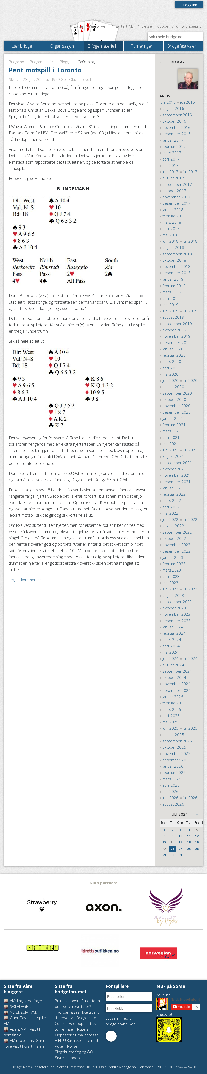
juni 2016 (168, 102)
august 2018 (173, 247)
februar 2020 (174, 355)
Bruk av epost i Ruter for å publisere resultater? (77, 1003)
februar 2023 (174, 563)
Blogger (66, 61)
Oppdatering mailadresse (77, 1034)
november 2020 (176, 405)
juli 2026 (190, 797)
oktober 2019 (174, 329)
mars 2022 (171, 500)
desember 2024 (176, 690)
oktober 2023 (174, 607)
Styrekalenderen (69, 1057)
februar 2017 (174, 146)
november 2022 (176, 544)
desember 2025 (176, 759)
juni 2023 (170, 588)
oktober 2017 (174, 190)
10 (180, 836)
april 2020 (171, 367)
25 (189, 849)
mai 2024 (170, 652)
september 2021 (177, 462)
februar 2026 (174, 772)
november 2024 (176, 683)
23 (172, 849)
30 (172, 855)
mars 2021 (171, 430)
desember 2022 (176, 551)
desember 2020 (176, 412)
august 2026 (173, 804)
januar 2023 (172, 557)
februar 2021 (174, 424)
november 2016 (176, 127)
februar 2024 (174, 633)
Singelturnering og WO (74, 1051)
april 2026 (171, 785)
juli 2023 (190, 588)
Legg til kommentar (25, 579)
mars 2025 (171, 709)
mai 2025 (170, 721)
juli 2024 (190, 658)
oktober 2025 (174, 747)
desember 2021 (176, 481)
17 (180, 842)
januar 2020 (172, 348)
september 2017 (177, 184)
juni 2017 (170, 171)
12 (197, 836)
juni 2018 (170, 241)
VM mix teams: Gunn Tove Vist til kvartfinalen (24, 1043)
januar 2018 (172, 209)
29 (164, 855)
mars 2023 (171, 570)
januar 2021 (172, 418)
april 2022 (171, 506)
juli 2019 (190, 310)
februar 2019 (174, 285)
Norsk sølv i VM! (23, 1012)
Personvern (99, 26)
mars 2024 (171, 639)
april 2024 (171, 645)
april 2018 (171, 228)
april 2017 (171, 159)
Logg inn (190, 4)
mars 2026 (171, 778)
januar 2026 (172, 766)
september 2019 (177, 323)
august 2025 (173, 734)
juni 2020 (170, 380)
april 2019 (171, 298)
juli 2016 (187, 102)
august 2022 (173, 525)
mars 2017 (171, 152)
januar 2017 (172, 140)
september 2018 (177, 253)
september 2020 (177, 393)
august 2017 (173, 177)
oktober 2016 (174, 121)
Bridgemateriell (42, 61)
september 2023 (177, 601)
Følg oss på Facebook (111, 1036)
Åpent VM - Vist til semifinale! (22, 1031)
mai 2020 (170, 374)
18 (189, 842)
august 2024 (173, 664)
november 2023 (176, 614)
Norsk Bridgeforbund (36, 11)
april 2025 (171, 715)
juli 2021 (190, 449)
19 (197, 842)
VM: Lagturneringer (25, 1000)
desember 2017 (176, 203)
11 (189, 836)
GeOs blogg (172, 61)
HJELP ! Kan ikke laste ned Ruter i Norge (76, 1043)
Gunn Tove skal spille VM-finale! (25, 1020)
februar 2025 (174, 702)
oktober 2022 (174, 538)
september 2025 (177, 740)
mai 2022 (170, 513)
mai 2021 (170, 443)
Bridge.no (16, 61)
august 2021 (173, 456)
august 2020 (173, 386)
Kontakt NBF (125, 26)
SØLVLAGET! (20, 1006)
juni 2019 (170, 310)
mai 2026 (170, 791)
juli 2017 (190, 171)
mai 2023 (170, 582)
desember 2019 (176, 342)
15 (164, 842)
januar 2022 (172, 487)
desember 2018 (176, 272)
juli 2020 (190, 380)
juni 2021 (170, 449)
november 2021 (176, 475)
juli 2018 (190, 241)
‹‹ (161, 814)
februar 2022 (174, 494)
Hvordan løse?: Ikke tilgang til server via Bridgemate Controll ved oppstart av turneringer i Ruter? (77, 1021)
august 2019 (173, 317)
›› (197, 814)
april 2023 (171, 576)
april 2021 (171, 437)
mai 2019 (170, 304)
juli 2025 (190, 728)
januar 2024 (172, 626)
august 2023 (173, 595)
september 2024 (177, 671)
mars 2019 (171, 291)
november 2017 (176, 196)
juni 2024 (170, 658)
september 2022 (177, 532)
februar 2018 (174, 215)
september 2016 (177, 114)
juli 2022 (190, 519)
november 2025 (176, 753)
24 (180, 849)
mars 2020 (171, 361)
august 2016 (173, 108)
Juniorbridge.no (188, 26)
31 (180, 855)
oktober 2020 (174, 399)
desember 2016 (176, 133)
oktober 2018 (174, 260)
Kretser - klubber (155, 26)
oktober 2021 (174, 468)
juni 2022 (170, 519)
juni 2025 (170, 728)
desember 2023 (176, 620)
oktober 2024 (174, 677)
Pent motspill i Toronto (45, 69)
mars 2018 (171, 222)
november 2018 (176, 266)
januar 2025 (172, 696)
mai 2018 (170, 234)
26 (197, 849)
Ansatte (76, 26)
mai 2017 (170, 165)
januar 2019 (172, 279)
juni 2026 (170, 797)
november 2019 (176, 336)
